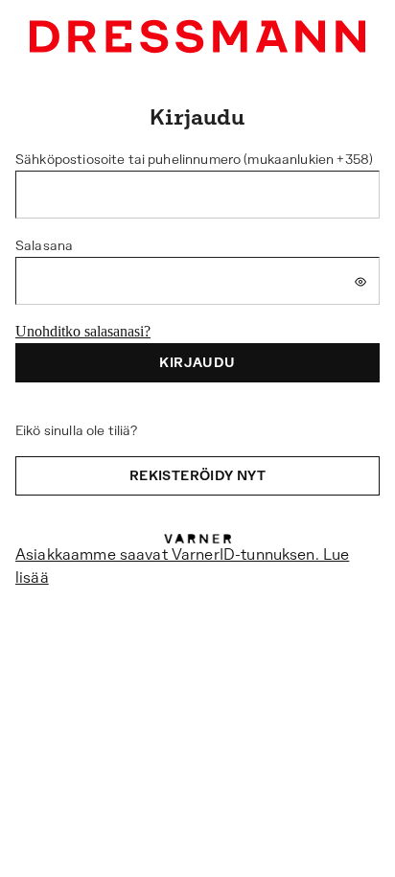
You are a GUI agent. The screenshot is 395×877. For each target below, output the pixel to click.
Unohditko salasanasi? (83, 331)
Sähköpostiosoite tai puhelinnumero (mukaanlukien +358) (194, 159)
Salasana (44, 245)
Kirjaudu (197, 362)
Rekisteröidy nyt (197, 475)
